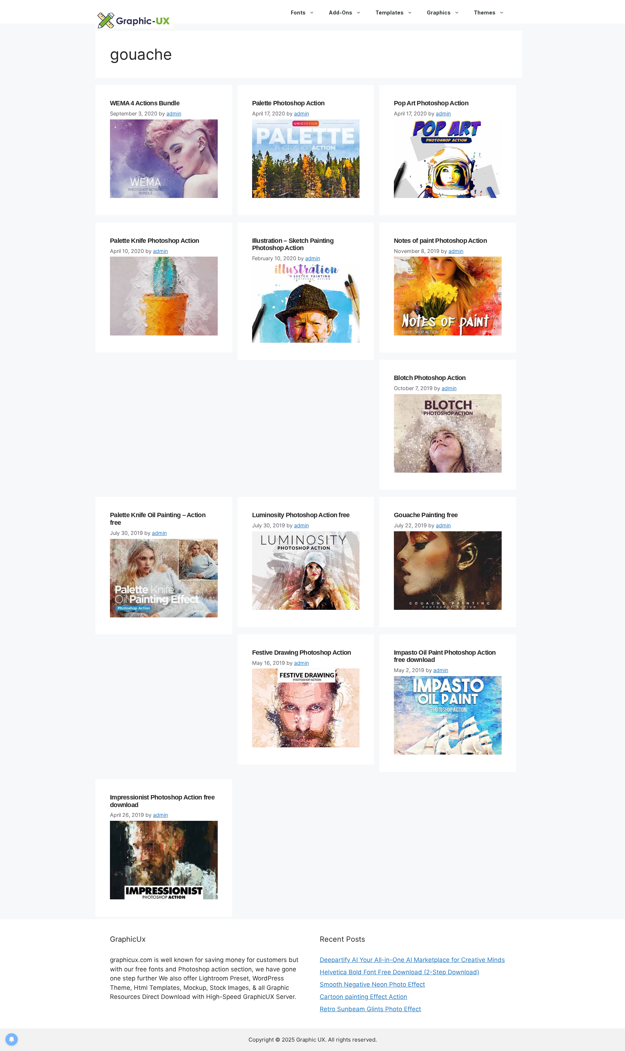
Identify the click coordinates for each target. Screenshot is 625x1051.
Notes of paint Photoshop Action (440, 240)
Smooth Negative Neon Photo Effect (372, 984)
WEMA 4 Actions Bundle (144, 103)
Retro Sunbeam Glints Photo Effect (370, 1009)
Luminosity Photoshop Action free (301, 515)
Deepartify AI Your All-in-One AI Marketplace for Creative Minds (412, 959)
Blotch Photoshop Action (429, 377)
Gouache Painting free (426, 515)
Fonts (298, 12)
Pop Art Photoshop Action (431, 103)
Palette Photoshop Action (288, 103)
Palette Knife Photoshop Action (154, 240)
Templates (389, 12)
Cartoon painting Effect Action (363, 996)
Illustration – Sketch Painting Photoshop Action (292, 244)
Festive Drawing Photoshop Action (301, 652)
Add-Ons (340, 12)
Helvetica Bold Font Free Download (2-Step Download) (399, 972)
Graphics (439, 12)
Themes (485, 12)
